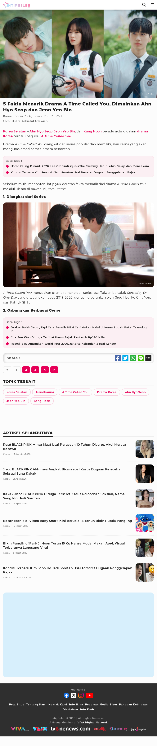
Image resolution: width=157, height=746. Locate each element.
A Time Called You (56, 136)
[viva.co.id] (20, 729)
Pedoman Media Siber (101, 704)
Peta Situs (16, 704)
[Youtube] (89, 695)
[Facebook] (66, 695)
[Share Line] (141, 358)
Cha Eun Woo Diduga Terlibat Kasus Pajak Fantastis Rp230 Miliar (58, 337)
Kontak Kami (57, 704)
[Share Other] (148, 358)
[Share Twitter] (125, 358)
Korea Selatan (14, 131)
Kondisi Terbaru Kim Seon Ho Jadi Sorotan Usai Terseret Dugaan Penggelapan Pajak (73, 172)
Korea (7, 116)
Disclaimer (70, 709)
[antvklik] (100, 729)
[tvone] (70, 729)
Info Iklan (76, 704)
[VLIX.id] (40, 729)
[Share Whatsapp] (133, 358)
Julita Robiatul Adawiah (30, 121)
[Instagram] (81, 695)
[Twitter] (73, 695)
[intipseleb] (118, 729)
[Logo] (15, 5)
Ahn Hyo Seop (40, 131)
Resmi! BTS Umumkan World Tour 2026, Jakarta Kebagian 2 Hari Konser (63, 343)
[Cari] (144, 5)
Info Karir (87, 709)
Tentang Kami (36, 704)
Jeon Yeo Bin (64, 131)
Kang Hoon (92, 131)
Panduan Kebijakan (133, 704)
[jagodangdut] (138, 729)
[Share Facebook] (118, 358)
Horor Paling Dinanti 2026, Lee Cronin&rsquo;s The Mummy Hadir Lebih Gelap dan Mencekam (80, 166)
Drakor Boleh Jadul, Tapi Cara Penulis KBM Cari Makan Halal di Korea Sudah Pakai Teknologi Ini (79, 329)
